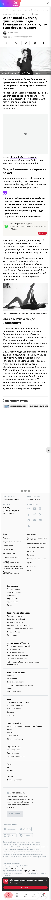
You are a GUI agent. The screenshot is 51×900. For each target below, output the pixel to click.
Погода (9, 605)
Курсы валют (12, 679)
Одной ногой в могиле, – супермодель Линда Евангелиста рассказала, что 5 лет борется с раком (39, 10)
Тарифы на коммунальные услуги (20, 685)
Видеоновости (12, 599)
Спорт (9, 764)
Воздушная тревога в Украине (18, 625)
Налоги (9, 688)
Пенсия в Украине (14, 692)
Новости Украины (14, 592)
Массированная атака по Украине (20, 629)
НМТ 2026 (10, 732)
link (28, 508)
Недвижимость (14, 747)
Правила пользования (11, 557)
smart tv (10, 835)
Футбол (10, 770)
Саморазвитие (12, 736)
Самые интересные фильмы (18, 702)
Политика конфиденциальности (11, 562)
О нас (5, 534)
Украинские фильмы (15, 706)
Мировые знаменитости (20, 10)
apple (26, 829)
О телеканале (8, 546)
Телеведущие (8, 549)
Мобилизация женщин (15, 652)
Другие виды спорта (15, 780)
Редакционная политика (12, 542)
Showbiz (6, 10)
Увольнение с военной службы (19, 646)
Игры (29, 570)
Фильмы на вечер (14, 709)
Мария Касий (13, 32)
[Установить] (25, 884)
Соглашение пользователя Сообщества (37, 538)
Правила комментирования (37, 543)
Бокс (8, 767)
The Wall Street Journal (22, 37)
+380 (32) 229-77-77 (17, 868)
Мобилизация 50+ (14, 649)
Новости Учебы (14, 723)
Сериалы (10, 715)
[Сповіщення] (48, 3)
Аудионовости (12, 602)
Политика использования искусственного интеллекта (13, 567)
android (10, 829)
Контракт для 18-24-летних (17, 656)
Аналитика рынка (14, 750)
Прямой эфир (12, 595)
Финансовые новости (15, 682)
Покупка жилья (13, 753)
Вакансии (30, 555)
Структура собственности (36, 559)
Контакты (30, 551)
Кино (9, 699)
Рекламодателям (9, 553)
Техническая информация (36, 547)
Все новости (12, 586)
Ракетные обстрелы (14, 616)
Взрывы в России (13, 632)
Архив (29, 563)
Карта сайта (31, 566)
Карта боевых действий (16, 619)
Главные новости (13, 589)
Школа (9, 729)
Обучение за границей (15, 739)
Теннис (9, 774)
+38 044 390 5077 (33, 499)
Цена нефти (11, 676)
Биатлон (10, 777)
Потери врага (12, 635)
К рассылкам (15, 814)
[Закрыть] (46, 880)
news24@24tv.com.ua (11, 499)
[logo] (15, 3)
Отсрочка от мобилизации (17, 659)
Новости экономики (16, 672)
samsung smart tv (26, 835)
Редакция (6, 538)
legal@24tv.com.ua (30, 871)
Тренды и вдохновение (16, 756)
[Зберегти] (44, 43)
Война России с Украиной (18, 613)
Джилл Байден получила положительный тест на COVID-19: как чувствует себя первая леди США (23, 160)
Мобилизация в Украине (18, 643)
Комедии (10, 712)
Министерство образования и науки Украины (24, 726)
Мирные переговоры (15, 622)
